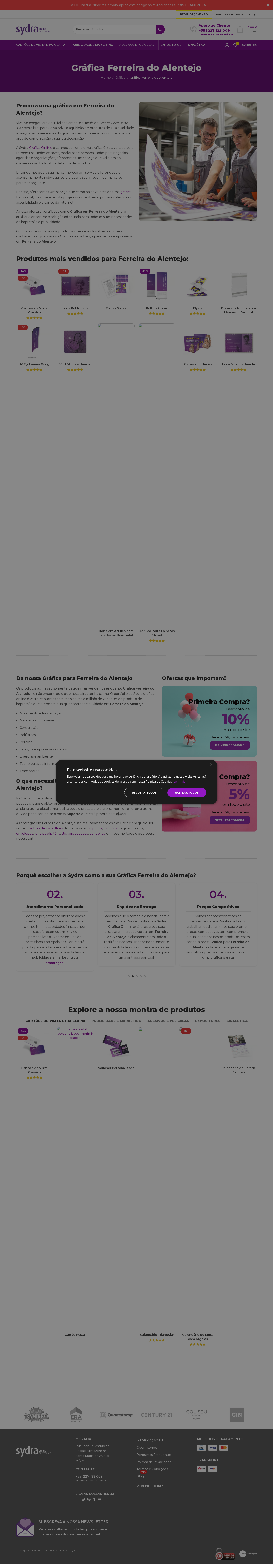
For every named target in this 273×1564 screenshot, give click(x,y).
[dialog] (136, 782)
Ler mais (179, 781)
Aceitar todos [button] (186, 792)
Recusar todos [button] (144, 792)
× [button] (210, 764)
